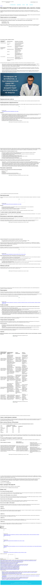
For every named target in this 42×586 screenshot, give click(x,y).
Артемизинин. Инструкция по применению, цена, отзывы (10, 111)
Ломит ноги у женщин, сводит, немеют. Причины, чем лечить (10, 579)
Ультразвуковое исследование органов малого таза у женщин (8, 563)
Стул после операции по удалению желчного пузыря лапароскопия (9, 566)
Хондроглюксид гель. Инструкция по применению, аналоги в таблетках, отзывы (15, 552)
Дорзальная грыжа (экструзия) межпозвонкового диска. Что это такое (11, 573)
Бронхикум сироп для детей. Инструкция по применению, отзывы (9, 569)
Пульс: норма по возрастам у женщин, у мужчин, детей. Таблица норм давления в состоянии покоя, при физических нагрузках (18, 560)
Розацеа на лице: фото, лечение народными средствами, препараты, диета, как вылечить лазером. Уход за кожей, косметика (19, 572)
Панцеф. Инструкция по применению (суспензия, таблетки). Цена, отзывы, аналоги (14, 254)
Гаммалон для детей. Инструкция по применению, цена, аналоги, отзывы (14, 540)
